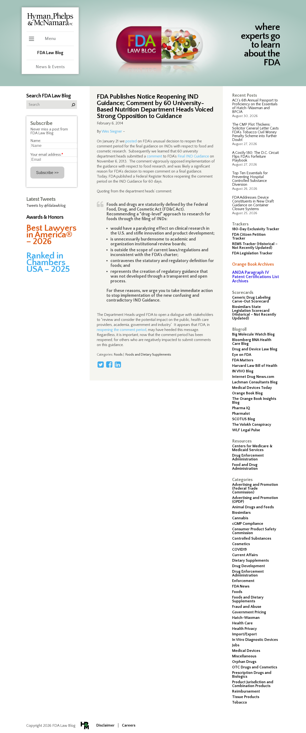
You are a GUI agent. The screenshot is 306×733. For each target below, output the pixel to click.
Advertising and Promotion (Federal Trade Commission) (255, 488)
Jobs (235, 645)
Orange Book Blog (247, 393)
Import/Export (244, 634)
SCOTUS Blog (243, 419)
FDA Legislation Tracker (252, 253)
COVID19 (239, 549)
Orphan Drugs (244, 662)
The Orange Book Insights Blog (254, 401)
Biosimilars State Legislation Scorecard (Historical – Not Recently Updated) (254, 312)
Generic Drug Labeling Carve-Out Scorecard (251, 299)
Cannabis (240, 518)
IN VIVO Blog (242, 371)
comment (154, 156)
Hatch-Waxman (246, 617)
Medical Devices (246, 651)
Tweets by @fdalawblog (46, 205)
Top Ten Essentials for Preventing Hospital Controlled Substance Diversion (250, 179)
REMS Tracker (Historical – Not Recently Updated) (255, 246)
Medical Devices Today (252, 388)
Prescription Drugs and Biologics (251, 675)
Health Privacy (244, 629)
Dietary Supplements (250, 560)
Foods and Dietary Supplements (247, 599)
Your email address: (46, 154)
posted (131, 141)
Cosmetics (241, 544)
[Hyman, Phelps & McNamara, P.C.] (50, 24)
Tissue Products (245, 697)
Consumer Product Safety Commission (254, 531)
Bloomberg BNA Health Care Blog (251, 342)
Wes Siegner (112, 131)
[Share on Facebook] (109, 364)
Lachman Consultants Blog (255, 382)
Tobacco (239, 702)
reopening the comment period (121, 330)
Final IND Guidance (193, 156)
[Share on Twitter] (101, 364)
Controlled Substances (251, 538)
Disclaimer (105, 725)
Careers (128, 725)
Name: (35, 141)
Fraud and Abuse (246, 606)
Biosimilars (241, 512)
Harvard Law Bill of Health (254, 366)
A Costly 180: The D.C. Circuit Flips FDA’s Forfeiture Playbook (255, 156)
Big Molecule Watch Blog (253, 334)
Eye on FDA (241, 355)
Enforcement (243, 581)
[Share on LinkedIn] (118, 364)
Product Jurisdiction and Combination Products (252, 684)
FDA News (240, 586)
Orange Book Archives (253, 264)
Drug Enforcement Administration (248, 457)
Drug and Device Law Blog (254, 349)
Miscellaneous (244, 656)
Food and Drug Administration (245, 467)
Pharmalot (241, 413)
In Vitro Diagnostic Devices (255, 640)
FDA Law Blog (50, 53)
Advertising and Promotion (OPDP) (255, 500)
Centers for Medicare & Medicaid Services (252, 448)
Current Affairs (245, 555)
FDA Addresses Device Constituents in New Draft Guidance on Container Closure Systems (253, 203)
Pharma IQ (241, 408)
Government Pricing (249, 612)
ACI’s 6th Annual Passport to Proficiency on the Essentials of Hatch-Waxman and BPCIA (255, 106)
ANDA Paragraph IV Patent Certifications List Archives (255, 277)
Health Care (242, 623)
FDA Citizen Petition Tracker (249, 236)
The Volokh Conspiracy (251, 424)
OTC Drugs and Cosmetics (254, 667)
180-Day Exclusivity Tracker (255, 229)
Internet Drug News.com (253, 377)
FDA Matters (242, 360)
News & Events (50, 67)
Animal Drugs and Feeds (253, 507)
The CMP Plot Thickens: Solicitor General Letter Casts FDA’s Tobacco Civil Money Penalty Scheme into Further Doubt (255, 132)
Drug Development (248, 566)
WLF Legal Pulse (246, 430)
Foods (237, 592)
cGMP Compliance (247, 523)
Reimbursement (246, 691)
